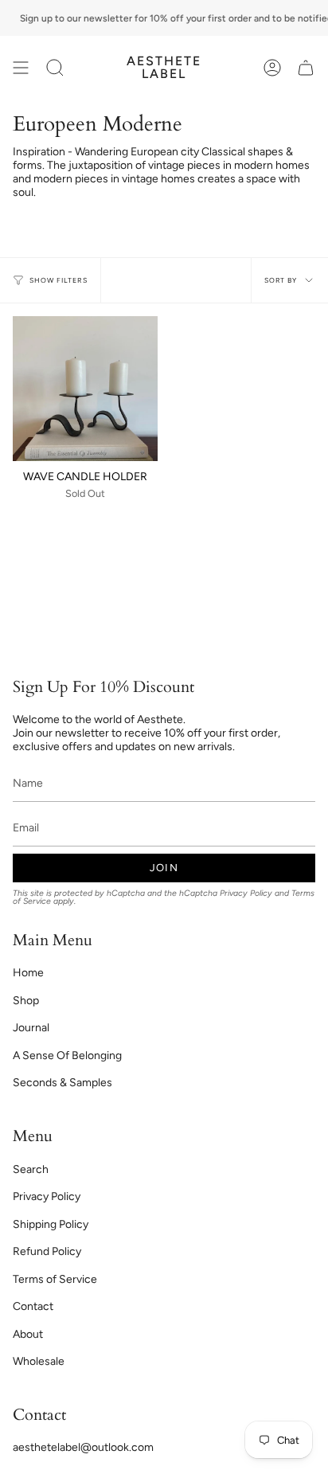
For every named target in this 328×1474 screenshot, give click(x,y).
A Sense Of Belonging (67, 1055)
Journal (31, 1027)
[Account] (272, 68)
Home (28, 972)
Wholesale (38, 1361)
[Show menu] (21, 68)
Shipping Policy (50, 1224)
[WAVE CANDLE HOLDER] (85, 388)
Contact (33, 1306)
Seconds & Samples (62, 1082)
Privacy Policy (246, 893)
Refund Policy (47, 1251)
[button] (54, 68)
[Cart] (305, 68)
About (28, 1334)
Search (31, 1169)
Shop (26, 1000)
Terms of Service (55, 1279)
